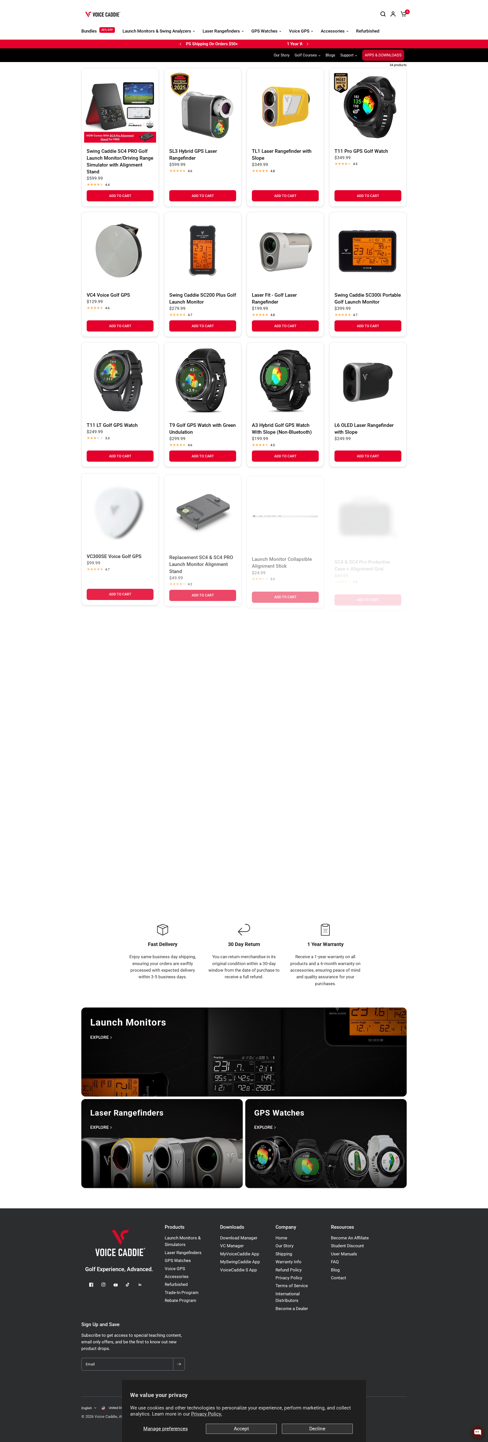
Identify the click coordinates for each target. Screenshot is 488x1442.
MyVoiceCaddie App (239, 1254)
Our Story (281, 55)
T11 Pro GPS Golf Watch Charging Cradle (361, 703)
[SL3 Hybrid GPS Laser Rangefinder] (203, 107)
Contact (338, 1277)
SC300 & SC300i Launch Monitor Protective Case (113, 698)
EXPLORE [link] (99, 1037)
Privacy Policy (289, 1277)
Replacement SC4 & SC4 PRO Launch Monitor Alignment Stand (201, 562)
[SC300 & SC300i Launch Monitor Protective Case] (120, 651)
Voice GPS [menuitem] (299, 31)
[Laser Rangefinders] (162, 1143)
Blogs (330, 55)
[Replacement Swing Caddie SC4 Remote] (203, 786)
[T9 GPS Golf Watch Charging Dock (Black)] (120, 786)
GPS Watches (178, 1260)
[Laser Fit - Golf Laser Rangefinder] (285, 251)
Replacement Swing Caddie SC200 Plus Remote (364, 834)
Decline (317, 1429)
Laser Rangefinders (183, 1252)
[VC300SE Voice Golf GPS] (120, 511)
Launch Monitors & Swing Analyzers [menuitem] (157, 31)
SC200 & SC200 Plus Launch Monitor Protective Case (200, 700)
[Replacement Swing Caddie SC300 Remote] (285, 786)
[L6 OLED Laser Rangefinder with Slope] (368, 381)
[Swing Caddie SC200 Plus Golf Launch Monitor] (203, 251)
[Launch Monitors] (244, 1052)
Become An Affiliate (350, 1238)
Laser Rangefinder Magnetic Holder (282, 703)
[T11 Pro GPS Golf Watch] (368, 107)
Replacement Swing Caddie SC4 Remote (199, 834)
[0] (402, 14)
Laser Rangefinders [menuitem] (221, 31)
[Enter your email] (179, 1364)
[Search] (383, 14)
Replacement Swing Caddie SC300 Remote (281, 834)
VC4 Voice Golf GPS (108, 295)
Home (281, 1238)
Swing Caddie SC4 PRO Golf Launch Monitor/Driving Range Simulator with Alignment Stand (120, 161)
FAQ (335, 1261)
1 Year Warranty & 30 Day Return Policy (231, 43)
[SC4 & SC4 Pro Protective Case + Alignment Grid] (368, 512)
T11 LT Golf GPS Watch (112, 425)
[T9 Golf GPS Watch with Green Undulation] (203, 381)
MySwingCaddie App (240, 1261)
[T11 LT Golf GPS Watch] (120, 381)
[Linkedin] (143, 1284)
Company (286, 1227)
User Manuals (344, 1254)
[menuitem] (283, 55)
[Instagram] (107, 1284)
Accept (241, 1429)
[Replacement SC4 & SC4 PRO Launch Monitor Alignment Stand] (203, 511)
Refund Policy (289, 1270)
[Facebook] (94, 1284)
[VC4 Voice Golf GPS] (120, 251)
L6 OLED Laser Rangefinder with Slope (364, 428)
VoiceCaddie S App (238, 1270)
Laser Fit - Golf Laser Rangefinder (274, 298)
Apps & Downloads (383, 55)
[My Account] (393, 14)
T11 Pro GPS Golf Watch (361, 151)
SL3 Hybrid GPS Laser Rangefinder (193, 154)
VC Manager (232, 1245)
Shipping (284, 1254)
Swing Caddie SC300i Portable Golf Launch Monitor (367, 298)
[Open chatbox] (478, 1432)
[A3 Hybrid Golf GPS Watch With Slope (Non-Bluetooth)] (285, 381)
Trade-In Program (182, 1292)
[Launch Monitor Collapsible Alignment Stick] (285, 512)
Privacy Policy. (206, 1414)
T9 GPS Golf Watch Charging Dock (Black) (118, 834)
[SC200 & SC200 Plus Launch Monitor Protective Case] (203, 653)
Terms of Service (292, 1285)
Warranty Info (288, 1261)
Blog (335, 1270)
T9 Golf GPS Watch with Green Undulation (202, 428)
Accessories (177, 1276)
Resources (342, 1227)
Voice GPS (175, 1268)
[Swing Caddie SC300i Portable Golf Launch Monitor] (368, 251)
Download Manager (238, 1238)
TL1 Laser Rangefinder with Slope (282, 154)
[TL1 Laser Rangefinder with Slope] (285, 107)
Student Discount (347, 1245)
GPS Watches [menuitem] (264, 31)
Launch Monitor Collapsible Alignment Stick (282, 559)
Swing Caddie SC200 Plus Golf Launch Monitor (202, 298)
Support (347, 55)
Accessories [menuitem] (333, 31)
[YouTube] (119, 1285)
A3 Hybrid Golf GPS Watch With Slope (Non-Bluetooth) (282, 428)
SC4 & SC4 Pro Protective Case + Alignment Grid (362, 560)
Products (175, 1227)
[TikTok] (131, 1284)
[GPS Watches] (326, 1143)
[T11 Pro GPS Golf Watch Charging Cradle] (368, 656)
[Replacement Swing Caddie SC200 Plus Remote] (368, 786)
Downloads (232, 1227)
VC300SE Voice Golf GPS (114, 556)
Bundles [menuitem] (89, 31)
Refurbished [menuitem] (367, 31)
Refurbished (176, 1284)
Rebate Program (180, 1300)
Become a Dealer (292, 1308)
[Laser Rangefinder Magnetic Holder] (285, 656)
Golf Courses (306, 55)
